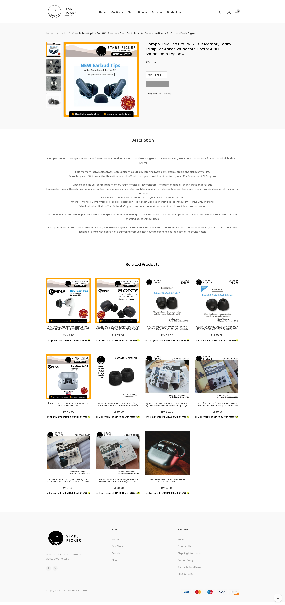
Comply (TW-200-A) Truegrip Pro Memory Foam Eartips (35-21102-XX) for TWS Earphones (117, 481)
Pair (150, 74)
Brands (142, 12)
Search (182, 539)
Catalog (157, 12)
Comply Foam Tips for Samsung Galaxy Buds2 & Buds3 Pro (167, 481)
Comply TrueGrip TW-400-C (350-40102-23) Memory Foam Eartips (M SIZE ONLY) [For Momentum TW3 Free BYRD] (167, 404)
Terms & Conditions (189, 567)
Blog (130, 12)
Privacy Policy (185, 574)
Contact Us (174, 12)
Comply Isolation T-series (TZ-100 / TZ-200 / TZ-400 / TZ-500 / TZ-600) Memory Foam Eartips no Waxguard (167, 328)
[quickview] (67, 319)
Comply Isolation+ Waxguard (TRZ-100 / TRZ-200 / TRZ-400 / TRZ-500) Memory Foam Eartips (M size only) (217, 328)
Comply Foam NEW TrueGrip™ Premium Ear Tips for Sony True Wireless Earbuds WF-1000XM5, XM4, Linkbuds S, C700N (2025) (117, 328)
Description (142, 140)
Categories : (152, 93)
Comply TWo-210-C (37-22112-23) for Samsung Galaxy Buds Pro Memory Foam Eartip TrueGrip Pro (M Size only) (68, 481)
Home (102, 12)
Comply (167, 93)
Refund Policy (185, 560)
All (63, 33)
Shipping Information (190, 553)
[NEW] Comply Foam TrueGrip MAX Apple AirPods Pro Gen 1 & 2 (68, 404)
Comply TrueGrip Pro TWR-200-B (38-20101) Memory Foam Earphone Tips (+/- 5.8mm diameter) (118, 404)
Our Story (117, 12)
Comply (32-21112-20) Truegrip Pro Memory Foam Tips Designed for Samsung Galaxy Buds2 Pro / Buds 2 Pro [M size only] (217, 404)
